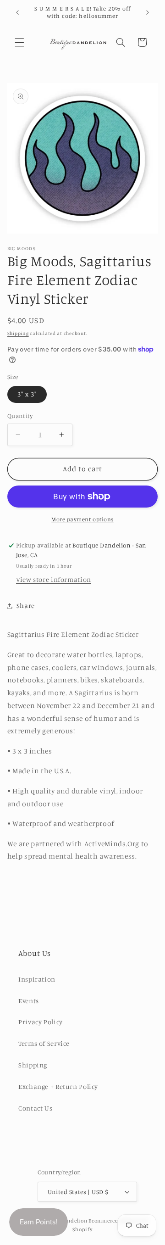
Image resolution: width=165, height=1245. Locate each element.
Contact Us (35, 1108)
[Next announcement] (148, 12)
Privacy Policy (40, 1022)
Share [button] (25, 605)
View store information (53, 579)
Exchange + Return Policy (58, 1086)
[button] (19, 42)
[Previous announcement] (17, 12)
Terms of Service (44, 1043)
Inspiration (36, 979)
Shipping (18, 333)
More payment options (82, 519)
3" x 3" (27, 394)
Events (28, 1001)
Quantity (20, 415)
